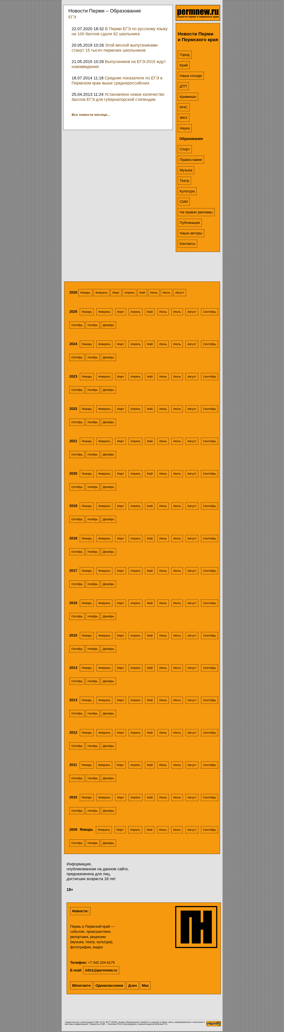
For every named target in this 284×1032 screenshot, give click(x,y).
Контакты (187, 244)
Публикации (190, 223)
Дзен (132, 985)
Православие (191, 160)
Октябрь (77, 325)
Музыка (186, 170)
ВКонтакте (81, 985)
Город (184, 55)
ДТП (183, 86)
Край (184, 65)
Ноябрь (93, 325)
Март (115, 292)
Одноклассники (109, 985)
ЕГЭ (72, 17)
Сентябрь (209, 311)
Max (145, 985)
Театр (184, 181)
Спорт (185, 149)
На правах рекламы (196, 212)
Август (179, 292)
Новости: (80, 911)
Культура (187, 191)
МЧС (184, 107)
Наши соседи (191, 76)
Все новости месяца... (91, 114)
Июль (166, 292)
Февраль (101, 292)
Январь (85, 292)
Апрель (129, 292)
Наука (185, 128)
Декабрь (108, 325)
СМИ (184, 202)
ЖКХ (184, 118)
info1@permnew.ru (101, 970)
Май (142, 292)
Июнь (154, 292)
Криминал (188, 97)
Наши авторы (191, 233)
